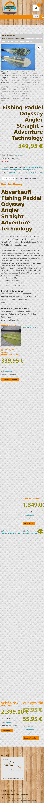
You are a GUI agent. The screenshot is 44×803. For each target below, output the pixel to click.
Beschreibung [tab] (9, 178)
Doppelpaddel (6, 170)
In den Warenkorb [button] (31, 738)
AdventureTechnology (34, 167)
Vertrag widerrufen (10, 794)
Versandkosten (18, 155)
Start (4, 36)
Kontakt (25, 798)
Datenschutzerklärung (11, 798)
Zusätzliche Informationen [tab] (26, 178)
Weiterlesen (28, 524)
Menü (36, 16)
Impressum (25, 794)
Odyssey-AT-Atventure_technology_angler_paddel (26, 172)
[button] (39, 48)
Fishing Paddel (16, 170)
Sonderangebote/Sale (16, 39)
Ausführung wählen (10, 380)
